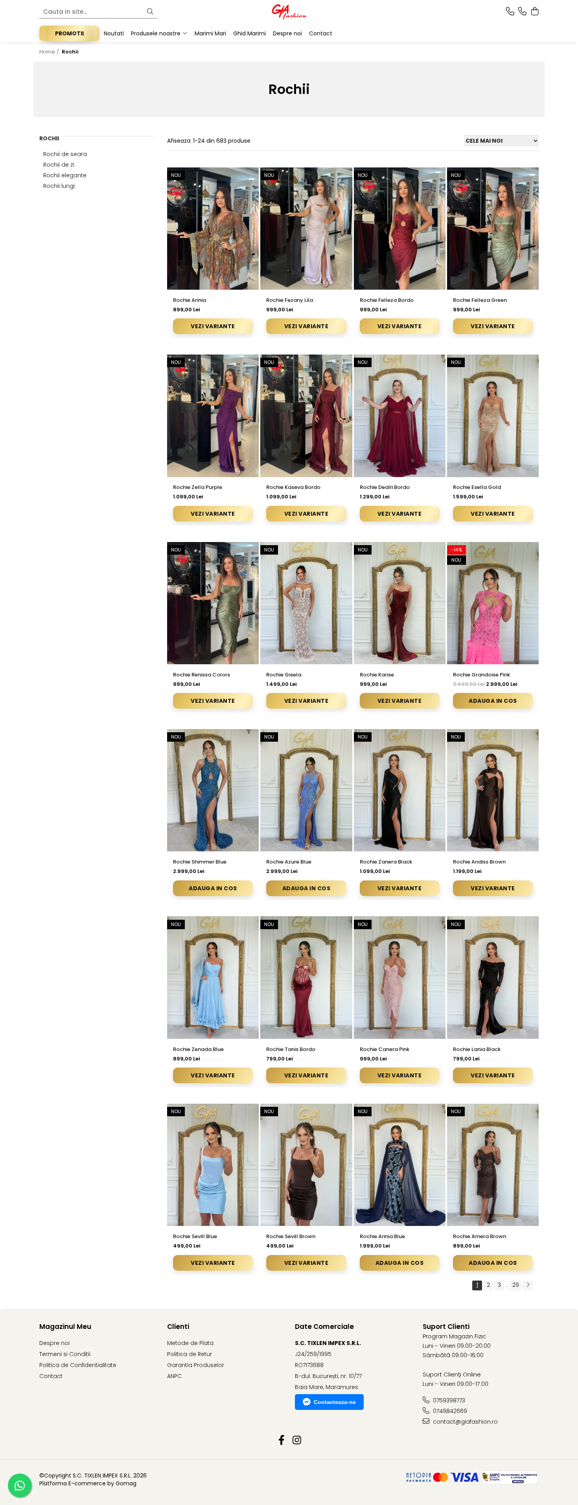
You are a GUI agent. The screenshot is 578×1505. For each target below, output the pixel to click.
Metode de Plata (190, 1343)
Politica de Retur (189, 1354)
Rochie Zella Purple (197, 487)
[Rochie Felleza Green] (493, 228)
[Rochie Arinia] (213, 228)
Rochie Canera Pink (384, 1049)
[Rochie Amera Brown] (493, 1165)
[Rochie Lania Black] (493, 978)
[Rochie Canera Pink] (399, 978)
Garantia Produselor (195, 1365)
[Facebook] (281, 1440)
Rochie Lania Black (477, 1049)
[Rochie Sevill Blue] (213, 1165)
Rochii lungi (59, 186)
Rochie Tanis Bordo (290, 1049)
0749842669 (449, 1411)
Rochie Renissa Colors (201, 674)
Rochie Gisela (283, 674)
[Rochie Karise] (399, 603)
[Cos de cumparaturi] (534, 12)
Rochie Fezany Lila (289, 300)
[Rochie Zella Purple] (213, 416)
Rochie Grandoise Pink (481, 674)
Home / (50, 51)
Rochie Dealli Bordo (385, 487)
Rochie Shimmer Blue (199, 862)
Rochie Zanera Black (386, 862)
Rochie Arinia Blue (382, 1236)
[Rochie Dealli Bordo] (399, 416)
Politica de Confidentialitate (77, 1365)
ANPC (174, 1376)
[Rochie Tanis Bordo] (306, 978)
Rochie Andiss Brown (479, 862)
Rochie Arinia (189, 300)
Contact (51, 1376)
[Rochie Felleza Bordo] (399, 228)
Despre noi (54, 1343)
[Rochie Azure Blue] (306, 790)
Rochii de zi (58, 165)
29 (515, 1285)
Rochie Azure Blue (288, 862)
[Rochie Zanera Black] (399, 790)
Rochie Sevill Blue (195, 1236)
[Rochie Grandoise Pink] (493, 603)
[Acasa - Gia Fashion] (289, 12)
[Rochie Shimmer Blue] (213, 790)
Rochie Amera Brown (479, 1236)
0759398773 (448, 1400)
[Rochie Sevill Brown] (306, 1165)
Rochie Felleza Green (480, 300)
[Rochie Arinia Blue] (399, 1165)
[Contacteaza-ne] (510, 12)
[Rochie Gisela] (306, 603)
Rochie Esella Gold (477, 487)
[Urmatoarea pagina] (528, 1285)
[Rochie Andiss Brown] (493, 790)
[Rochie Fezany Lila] (306, 228)
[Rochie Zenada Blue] (213, 978)
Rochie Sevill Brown (290, 1236)
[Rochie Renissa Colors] (213, 603)
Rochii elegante (65, 175)
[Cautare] (150, 12)
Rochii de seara (65, 154)
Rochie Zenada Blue (198, 1049)
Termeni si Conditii (64, 1354)
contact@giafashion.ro (464, 1422)
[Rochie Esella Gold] (493, 416)
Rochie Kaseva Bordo (293, 487)
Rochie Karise (377, 674)
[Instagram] (297, 1440)
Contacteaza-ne (335, 1402)
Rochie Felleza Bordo (387, 300)
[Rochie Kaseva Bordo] (306, 416)
